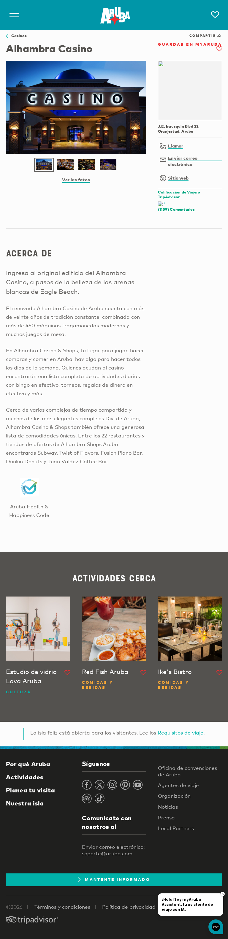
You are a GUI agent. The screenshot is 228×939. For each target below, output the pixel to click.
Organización (174, 796)
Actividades (24, 777)
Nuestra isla (25, 803)
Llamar (175, 145)
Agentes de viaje (178, 785)
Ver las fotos (76, 179)
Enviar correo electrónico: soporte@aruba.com (113, 850)
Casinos (17, 35)
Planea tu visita (30, 790)
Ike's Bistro (175, 671)
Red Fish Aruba (105, 671)
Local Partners (176, 828)
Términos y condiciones (62, 907)
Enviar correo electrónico (182, 161)
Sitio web (178, 177)
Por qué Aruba (28, 764)
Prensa (166, 817)
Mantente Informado (117, 879)
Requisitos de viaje (180, 732)
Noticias (168, 807)
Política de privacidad (129, 907)
